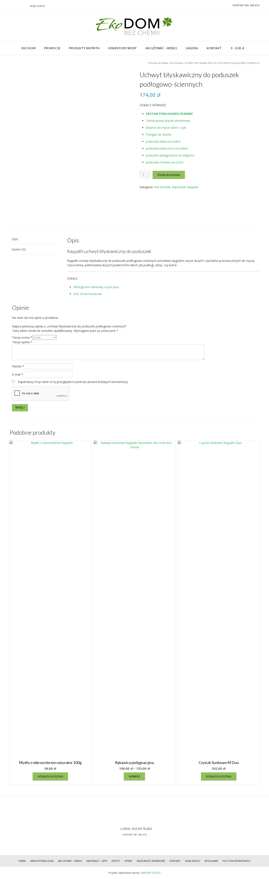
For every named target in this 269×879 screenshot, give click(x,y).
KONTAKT (214, 48)
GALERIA (192, 48)
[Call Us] (9, 6)
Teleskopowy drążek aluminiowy (168, 121)
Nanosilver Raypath (185, 187)
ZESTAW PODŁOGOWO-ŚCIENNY (169, 114)
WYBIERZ (134, 776)
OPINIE (128, 860)
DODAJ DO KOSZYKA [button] (50, 776)
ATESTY (116, 860)
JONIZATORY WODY (122, 48)
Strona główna (158, 63)
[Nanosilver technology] (134, 26)
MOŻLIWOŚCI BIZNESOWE (151, 860)
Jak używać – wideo (70, 860)
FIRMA (22, 860)
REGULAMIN (211, 860)
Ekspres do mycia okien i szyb (166, 128)
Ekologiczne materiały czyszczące (96, 287)
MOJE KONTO (37, 6)
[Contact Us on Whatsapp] (14, 6)
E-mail (17, 374)
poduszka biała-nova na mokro (167, 148)
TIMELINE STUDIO (150, 873)
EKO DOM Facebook (87, 294)
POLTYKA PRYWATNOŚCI (236, 860)
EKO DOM (28, 48)
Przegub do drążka (158, 134)
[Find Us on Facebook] (19, 6)
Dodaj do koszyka (169, 174)
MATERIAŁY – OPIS (97, 860)
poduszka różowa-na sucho (164, 162)
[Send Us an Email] (4, 6)
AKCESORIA (176, 63)
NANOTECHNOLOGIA (42, 860)
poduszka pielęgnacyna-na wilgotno (170, 155)
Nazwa (18, 366)
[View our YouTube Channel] (24, 6)
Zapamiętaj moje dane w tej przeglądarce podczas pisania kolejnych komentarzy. (73, 382)
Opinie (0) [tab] (19, 249)
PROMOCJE (52, 48)
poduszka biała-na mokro (163, 141)
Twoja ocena (22, 337)
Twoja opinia (22, 342)
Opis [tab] (15, 239)
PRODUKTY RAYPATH (84, 48)
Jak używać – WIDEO (161, 48)
